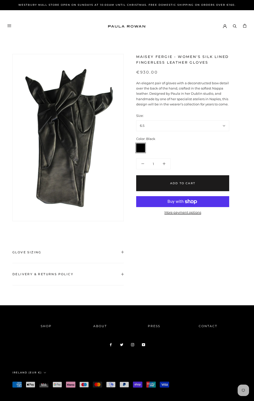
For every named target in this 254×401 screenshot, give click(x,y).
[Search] (235, 26)
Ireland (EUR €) (27, 372)
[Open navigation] (9, 26)
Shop (46, 326)
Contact (208, 326)
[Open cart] (245, 26)
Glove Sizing (26, 252)
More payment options (182, 212)
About (100, 326)
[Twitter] (121, 344)
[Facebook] (110, 344)
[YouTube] (143, 344)
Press (154, 326)
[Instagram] (132, 344)
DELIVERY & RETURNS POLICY (42, 274)
